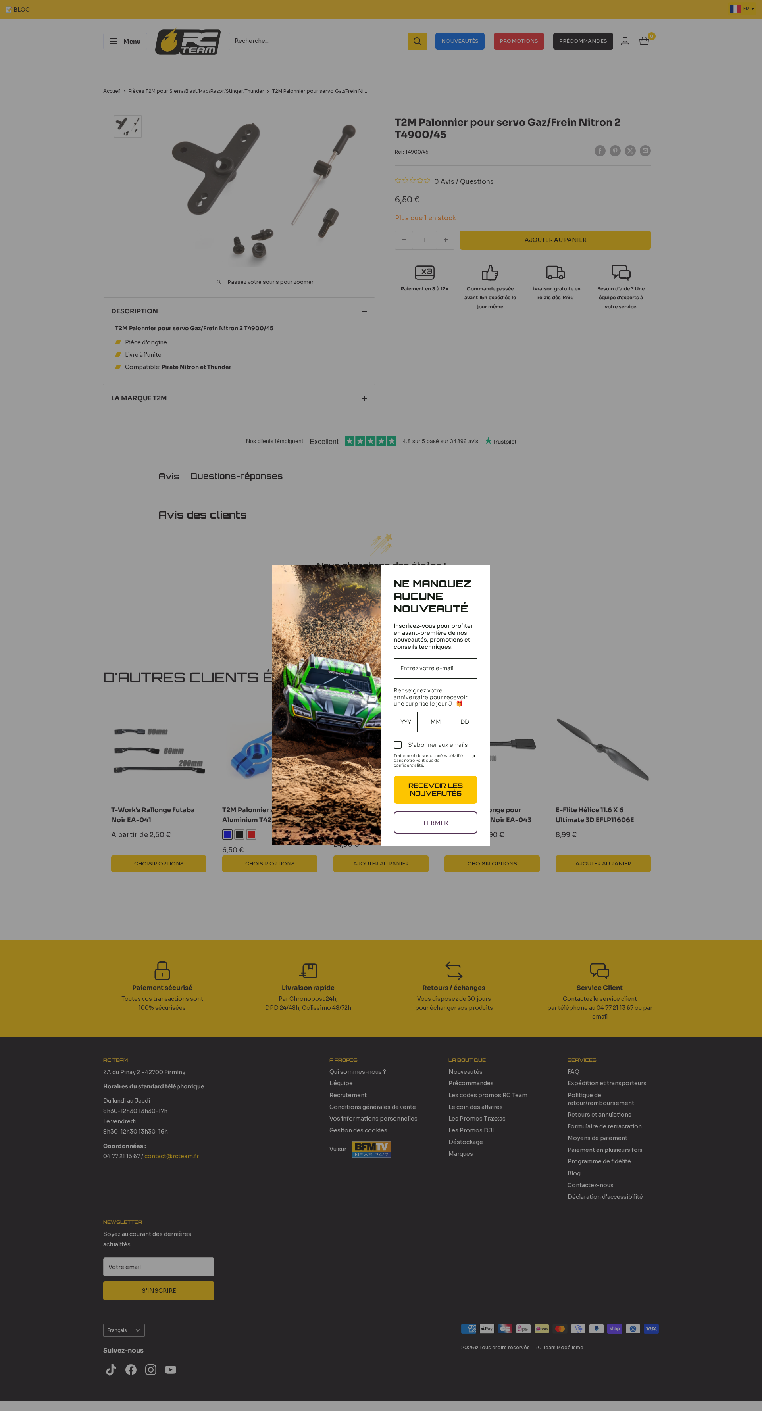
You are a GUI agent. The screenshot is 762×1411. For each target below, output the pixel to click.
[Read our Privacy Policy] (472, 757)
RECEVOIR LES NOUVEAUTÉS (435, 789)
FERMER (435, 822)
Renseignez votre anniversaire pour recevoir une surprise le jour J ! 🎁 (431, 697)
